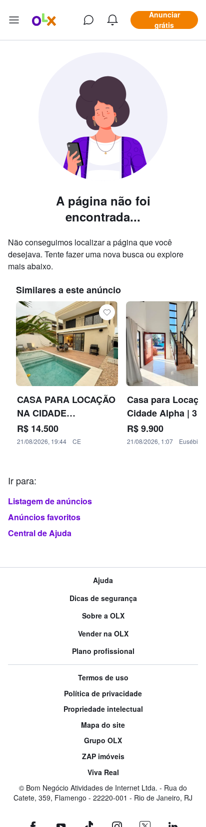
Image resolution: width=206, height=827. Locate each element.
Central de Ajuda (40, 533)
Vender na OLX (103, 633)
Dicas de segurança (103, 598)
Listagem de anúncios (50, 501)
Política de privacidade (103, 693)
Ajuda (103, 580)
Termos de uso (103, 677)
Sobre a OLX (103, 615)
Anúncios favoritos (44, 517)
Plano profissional (103, 651)
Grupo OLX (103, 740)
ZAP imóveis (103, 756)
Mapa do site (103, 725)
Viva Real (103, 772)
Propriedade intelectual (103, 709)
